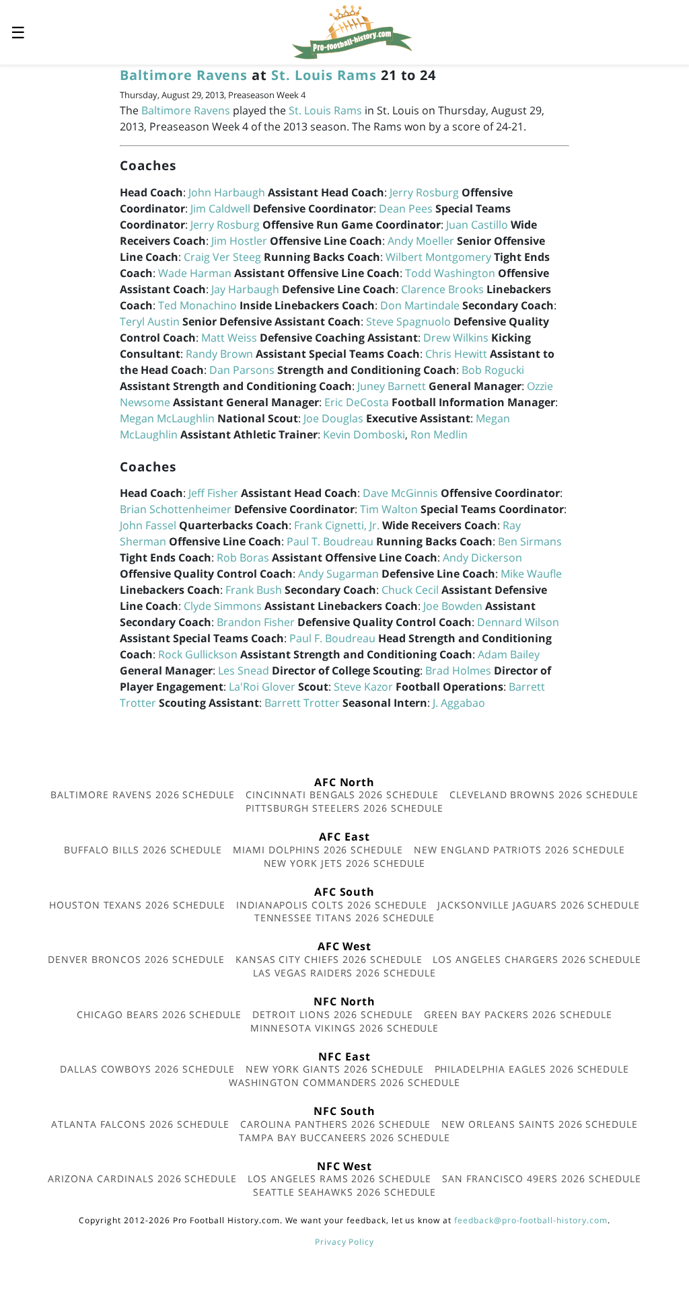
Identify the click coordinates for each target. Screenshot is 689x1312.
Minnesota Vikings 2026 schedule (344, 1027)
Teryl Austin (150, 321)
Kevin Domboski (364, 434)
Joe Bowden (452, 606)
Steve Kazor (363, 686)
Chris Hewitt (456, 353)
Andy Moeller (421, 240)
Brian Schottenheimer (175, 509)
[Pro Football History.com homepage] (351, 31)
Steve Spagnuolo (408, 321)
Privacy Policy (344, 1241)
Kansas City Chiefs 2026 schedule (329, 959)
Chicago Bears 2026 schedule (159, 1014)
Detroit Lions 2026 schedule (332, 1014)
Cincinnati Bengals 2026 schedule (342, 794)
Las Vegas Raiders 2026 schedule (344, 972)
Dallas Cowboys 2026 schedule (147, 1069)
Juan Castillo (477, 224)
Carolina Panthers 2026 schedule (335, 1124)
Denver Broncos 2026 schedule (136, 959)
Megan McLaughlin (167, 418)
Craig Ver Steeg (222, 256)
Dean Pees (406, 208)
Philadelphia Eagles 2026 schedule (532, 1069)
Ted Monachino (197, 305)
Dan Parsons (242, 369)
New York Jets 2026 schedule (345, 863)
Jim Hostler (239, 240)
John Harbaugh (226, 192)
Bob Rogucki (493, 369)
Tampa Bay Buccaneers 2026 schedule (344, 1137)
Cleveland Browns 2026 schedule (544, 794)
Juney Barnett (391, 386)
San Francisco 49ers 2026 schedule (541, 1178)
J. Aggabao (459, 702)
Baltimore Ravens (184, 75)
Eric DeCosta (356, 402)
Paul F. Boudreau (332, 638)
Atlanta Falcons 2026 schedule (140, 1124)
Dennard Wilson (518, 622)
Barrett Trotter (302, 702)
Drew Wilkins (455, 337)
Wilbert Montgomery (438, 256)
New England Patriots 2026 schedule (519, 849)
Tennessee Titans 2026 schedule (344, 917)
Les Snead (243, 670)
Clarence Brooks (442, 289)
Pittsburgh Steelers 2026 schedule (344, 808)
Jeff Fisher (213, 493)
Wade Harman (194, 273)
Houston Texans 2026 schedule (137, 904)
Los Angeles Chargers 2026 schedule (537, 959)
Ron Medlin (439, 434)
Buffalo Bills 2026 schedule (143, 849)
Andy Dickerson (482, 557)
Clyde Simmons (223, 606)
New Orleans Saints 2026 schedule (539, 1124)
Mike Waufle (531, 573)
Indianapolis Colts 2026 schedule (331, 904)
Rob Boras (243, 557)
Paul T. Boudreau (330, 541)
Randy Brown (219, 353)
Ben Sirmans (530, 541)
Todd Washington (450, 273)
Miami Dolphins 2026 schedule (318, 849)
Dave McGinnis (400, 493)
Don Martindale (420, 305)
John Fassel (148, 525)
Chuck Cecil (410, 589)
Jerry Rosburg (424, 192)
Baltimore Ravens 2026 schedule (142, 794)
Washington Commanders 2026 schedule (344, 1082)
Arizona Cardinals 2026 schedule (142, 1178)
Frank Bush (253, 589)
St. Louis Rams (323, 75)
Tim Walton (389, 509)
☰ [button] (18, 32)
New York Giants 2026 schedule (335, 1069)
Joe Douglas (333, 418)
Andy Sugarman (338, 573)
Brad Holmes (458, 670)
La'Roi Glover (262, 686)
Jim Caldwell (220, 208)
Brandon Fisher (256, 622)
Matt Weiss (229, 337)
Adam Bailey (509, 654)
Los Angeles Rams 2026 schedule (339, 1178)
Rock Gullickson (198, 654)
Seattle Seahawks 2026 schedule (345, 1192)
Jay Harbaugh (245, 289)
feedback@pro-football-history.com (531, 1220)
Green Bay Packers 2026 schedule (518, 1014)
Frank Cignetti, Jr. (336, 525)
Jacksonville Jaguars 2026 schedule (538, 904)
